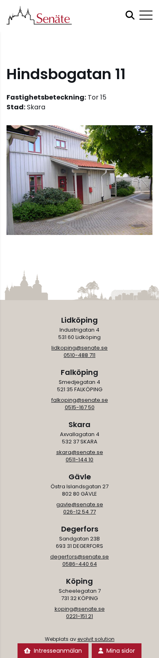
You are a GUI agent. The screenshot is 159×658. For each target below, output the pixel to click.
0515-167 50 (80, 407)
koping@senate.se (80, 609)
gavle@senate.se (79, 504)
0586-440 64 (79, 564)
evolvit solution (96, 639)
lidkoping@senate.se (79, 348)
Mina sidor (120, 651)
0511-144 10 (79, 459)
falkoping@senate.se (79, 400)
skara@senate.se (79, 452)
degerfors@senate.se (79, 557)
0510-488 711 (79, 355)
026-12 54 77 (79, 512)
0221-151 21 (79, 616)
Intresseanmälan (58, 651)
